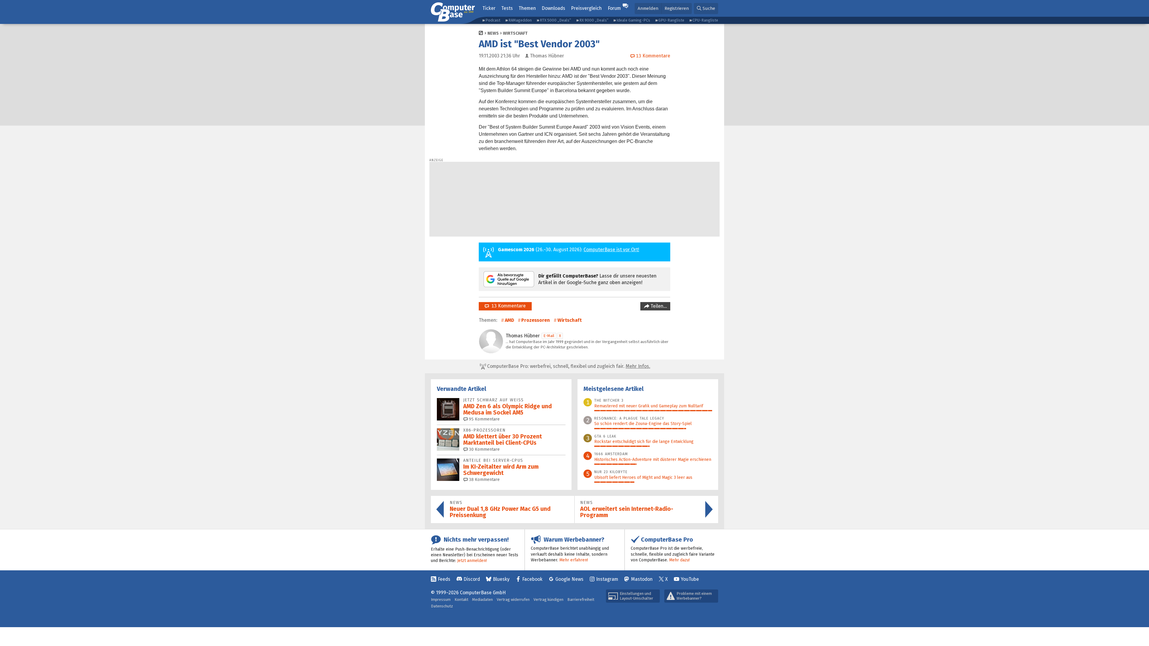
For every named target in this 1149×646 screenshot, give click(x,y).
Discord (471, 579)
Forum (614, 8)
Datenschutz (442, 606)
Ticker (489, 8)
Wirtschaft (515, 33)
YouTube (690, 579)
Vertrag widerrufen (513, 599)
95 (484, 419)
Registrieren (677, 8)
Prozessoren (535, 320)
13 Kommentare (507, 306)
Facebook (532, 579)
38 (484, 479)
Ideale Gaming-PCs (633, 20)
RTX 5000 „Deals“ (555, 20)
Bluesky (501, 579)
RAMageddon (520, 20)
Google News (569, 579)
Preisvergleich (586, 8)
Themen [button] (527, 8)
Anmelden (648, 8)
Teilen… (658, 306)
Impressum (441, 599)
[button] (706, 8)
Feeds (444, 579)
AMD (509, 320)
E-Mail (548, 335)
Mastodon (642, 579)
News (493, 33)
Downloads (553, 8)
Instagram (607, 579)
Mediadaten (482, 599)
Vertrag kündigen (548, 599)
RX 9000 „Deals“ (593, 20)
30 (484, 449)
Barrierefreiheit (580, 599)
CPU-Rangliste (705, 20)
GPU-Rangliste (671, 20)
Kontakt (461, 599)
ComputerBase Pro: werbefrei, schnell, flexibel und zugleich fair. (568, 366)
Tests (507, 8)
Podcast (492, 20)
